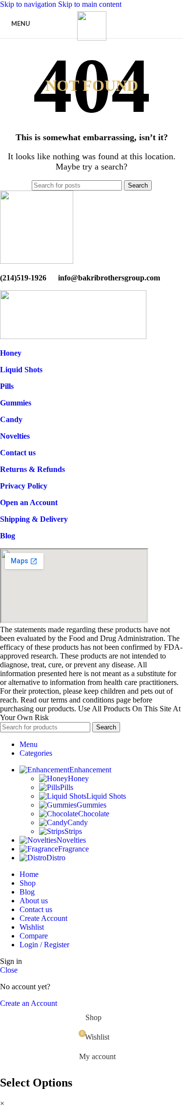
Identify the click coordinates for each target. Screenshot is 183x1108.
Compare (34, 936)
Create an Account (28, 1003)
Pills (66, 787)
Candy (77, 822)
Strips (73, 831)
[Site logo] (91, 38)
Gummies (91, 805)
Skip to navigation (29, 4)
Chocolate (93, 814)
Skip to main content (90, 4)
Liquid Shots (106, 796)
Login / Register (44, 944)
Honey (78, 778)
